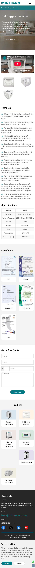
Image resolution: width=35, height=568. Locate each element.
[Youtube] (26, 527)
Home (3, 8)
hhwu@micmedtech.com (14, 515)
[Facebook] (3, 527)
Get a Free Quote (10, 39)
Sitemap (23, 537)
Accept (7, 563)
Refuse (19, 563)
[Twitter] (11, 527)
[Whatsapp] (33, 562)
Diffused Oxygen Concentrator (9, 444)
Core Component (26, 462)
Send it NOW (17, 392)
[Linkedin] (18, 527)
